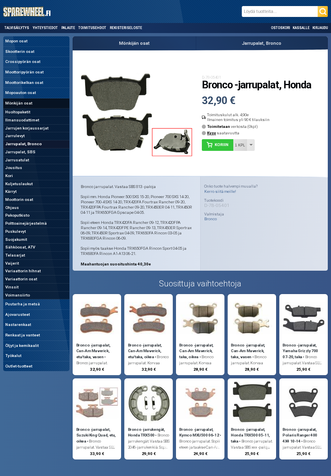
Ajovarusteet (17, 314)
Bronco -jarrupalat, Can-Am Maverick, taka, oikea (196, 351)
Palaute (68, 28)
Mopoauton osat (20, 92)
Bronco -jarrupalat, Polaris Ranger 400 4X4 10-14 (300, 435)
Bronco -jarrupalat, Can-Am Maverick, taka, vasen (248, 351)
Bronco (210, 219)
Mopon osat (16, 41)
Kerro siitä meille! (220, 191)
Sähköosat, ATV (20, 247)
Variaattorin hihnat (23, 271)
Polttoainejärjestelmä (26, 223)
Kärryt (11, 191)
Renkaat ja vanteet (22, 335)
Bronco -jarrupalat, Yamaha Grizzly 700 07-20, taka (300, 351)
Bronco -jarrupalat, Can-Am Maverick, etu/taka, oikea (145, 351)
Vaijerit (12, 263)
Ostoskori (280, 28)
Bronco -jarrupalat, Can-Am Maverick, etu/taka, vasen (93, 351)
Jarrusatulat (17, 160)
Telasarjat (15, 255)
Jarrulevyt (15, 136)
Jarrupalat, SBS (20, 152)
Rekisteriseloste (126, 28)
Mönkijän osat (18, 103)
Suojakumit (16, 239)
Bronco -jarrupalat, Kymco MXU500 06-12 (199, 432)
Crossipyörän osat (22, 61)
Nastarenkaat (18, 324)
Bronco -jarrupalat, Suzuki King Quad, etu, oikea (96, 435)
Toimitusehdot (92, 28)
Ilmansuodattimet (22, 120)
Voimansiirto (17, 295)
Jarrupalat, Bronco (23, 144)
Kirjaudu (320, 28)
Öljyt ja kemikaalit (22, 345)
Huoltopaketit (17, 112)
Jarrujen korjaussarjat (26, 128)
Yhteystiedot (45, 28)
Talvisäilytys (16, 28)
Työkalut (13, 355)
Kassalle (301, 28)
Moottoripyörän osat (24, 72)
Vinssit (12, 287)
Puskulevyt (15, 231)
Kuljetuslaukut (19, 184)
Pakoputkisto (17, 215)
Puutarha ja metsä (22, 304)
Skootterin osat (19, 51)
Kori (9, 175)
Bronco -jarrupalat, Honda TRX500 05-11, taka (250, 435)
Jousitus (13, 167)
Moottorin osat (19, 199)
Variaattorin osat (21, 279)
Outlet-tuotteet (18, 366)
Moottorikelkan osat (24, 82)
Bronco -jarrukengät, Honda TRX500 (146, 432)
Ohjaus (12, 207)
